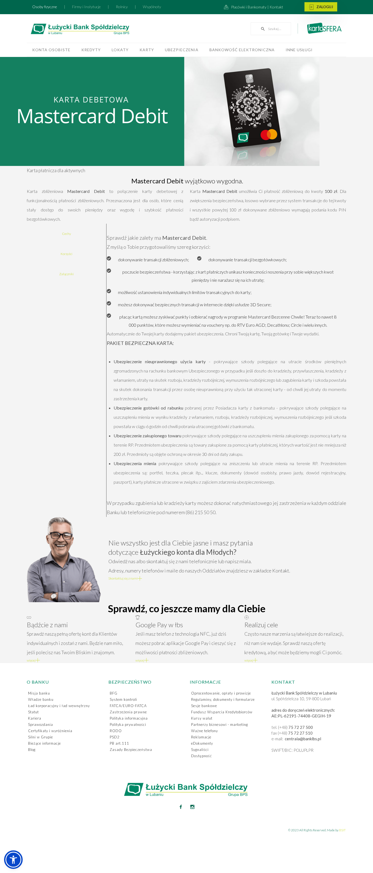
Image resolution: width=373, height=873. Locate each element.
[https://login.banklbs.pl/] (320, 7)
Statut (33, 712)
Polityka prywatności (128, 724)
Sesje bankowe (204, 706)
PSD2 (115, 737)
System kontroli (123, 699)
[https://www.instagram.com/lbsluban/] (192, 807)
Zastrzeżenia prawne (128, 712)
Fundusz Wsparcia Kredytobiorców (222, 712)
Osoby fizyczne (44, 6)
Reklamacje (201, 737)
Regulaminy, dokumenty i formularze (223, 699)
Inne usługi (299, 49)
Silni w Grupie (40, 737)
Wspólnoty (152, 6)
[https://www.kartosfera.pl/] (321, 30)
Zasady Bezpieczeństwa (131, 749)
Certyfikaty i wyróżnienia (50, 731)
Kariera (34, 718)
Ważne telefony (204, 731)
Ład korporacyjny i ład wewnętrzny (59, 706)
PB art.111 (119, 743)
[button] (13, 860)
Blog (31, 749)
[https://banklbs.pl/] (92, 30)
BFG (113, 693)
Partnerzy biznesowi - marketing (219, 724)
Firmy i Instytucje (86, 6)
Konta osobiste (51, 49)
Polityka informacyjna (129, 718)
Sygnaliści (200, 749)
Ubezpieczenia (182, 49)
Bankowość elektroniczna (242, 49)
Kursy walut (201, 718)
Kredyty (91, 49)
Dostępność (201, 756)
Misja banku (39, 693)
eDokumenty (202, 743)
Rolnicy (122, 6)
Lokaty (120, 49)
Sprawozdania (40, 724)
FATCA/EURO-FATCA (128, 706)
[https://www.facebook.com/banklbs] (181, 807)
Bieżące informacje (44, 743)
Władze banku (41, 699)
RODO (116, 731)
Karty (147, 49)
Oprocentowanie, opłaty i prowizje (221, 693)
